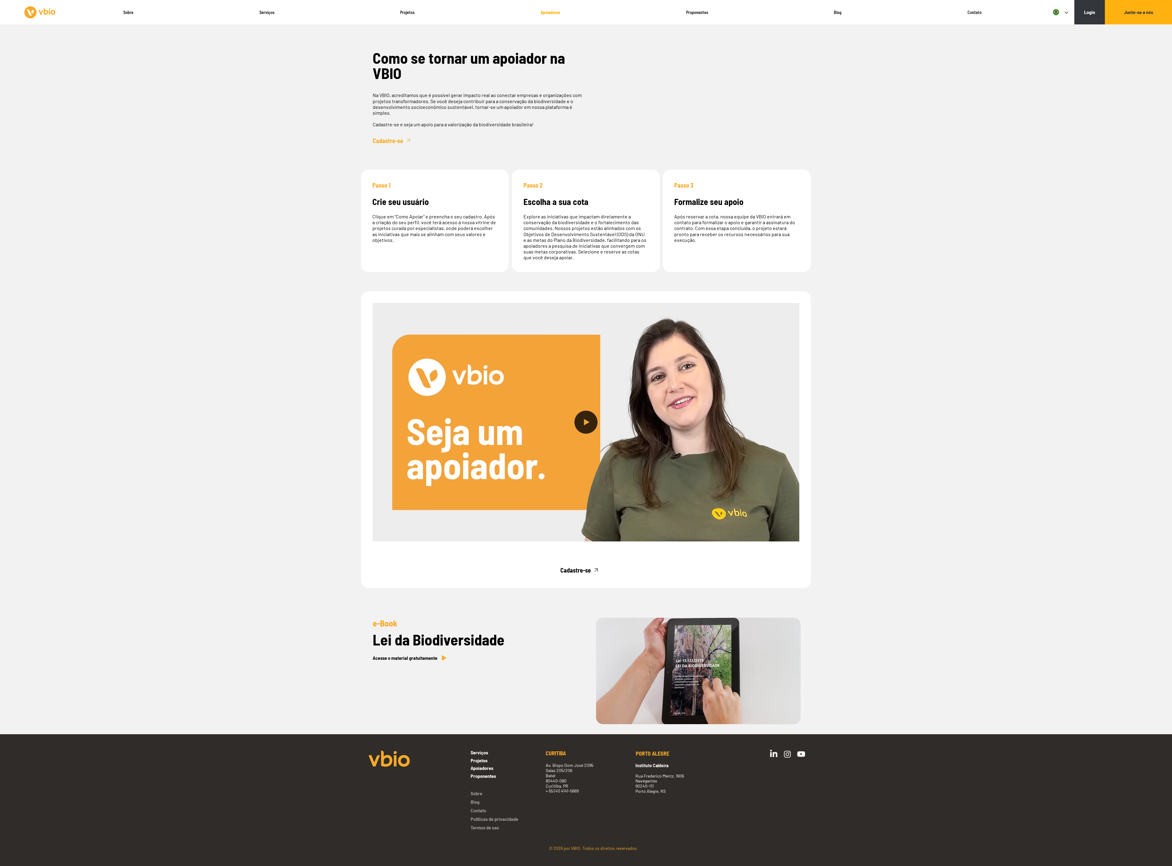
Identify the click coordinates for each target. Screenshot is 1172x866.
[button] (789, 534)
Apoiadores (482, 768)
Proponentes (483, 776)
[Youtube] (801, 754)
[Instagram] (787, 754)
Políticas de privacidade (494, 819)
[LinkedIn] (773, 754)
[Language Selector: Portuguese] (1059, 12)
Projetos (479, 760)
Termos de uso (485, 827)
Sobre (476, 793)
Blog (475, 802)
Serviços (479, 752)
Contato (478, 810)
